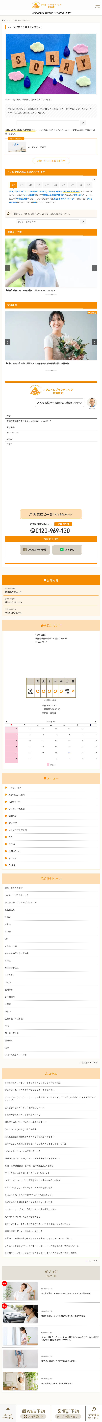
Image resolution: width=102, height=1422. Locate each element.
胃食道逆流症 (22, 198)
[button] (46, 294)
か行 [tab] (22, 185)
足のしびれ (13, 191)
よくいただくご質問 (37, 147)
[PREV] (7, 721)
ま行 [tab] (63, 185)
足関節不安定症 (58, 195)
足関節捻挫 (47, 195)
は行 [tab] (55, 185)
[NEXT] (95, 721)
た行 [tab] (38, 185)
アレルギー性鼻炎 (55, 191)
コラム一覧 (93, 1260)
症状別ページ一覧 (90, 1062)
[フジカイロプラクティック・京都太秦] (46, 5)
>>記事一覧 (51, 1275)
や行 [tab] (72, 185)
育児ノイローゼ (67, 198)
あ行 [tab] (13, 185)
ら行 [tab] (80, 185)
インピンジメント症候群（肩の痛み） (33, 191)
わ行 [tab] (88, 185)
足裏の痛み (78, 195)
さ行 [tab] (30, 185)
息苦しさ (56, 198)
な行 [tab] (47, 185)
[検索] (82, 123)
